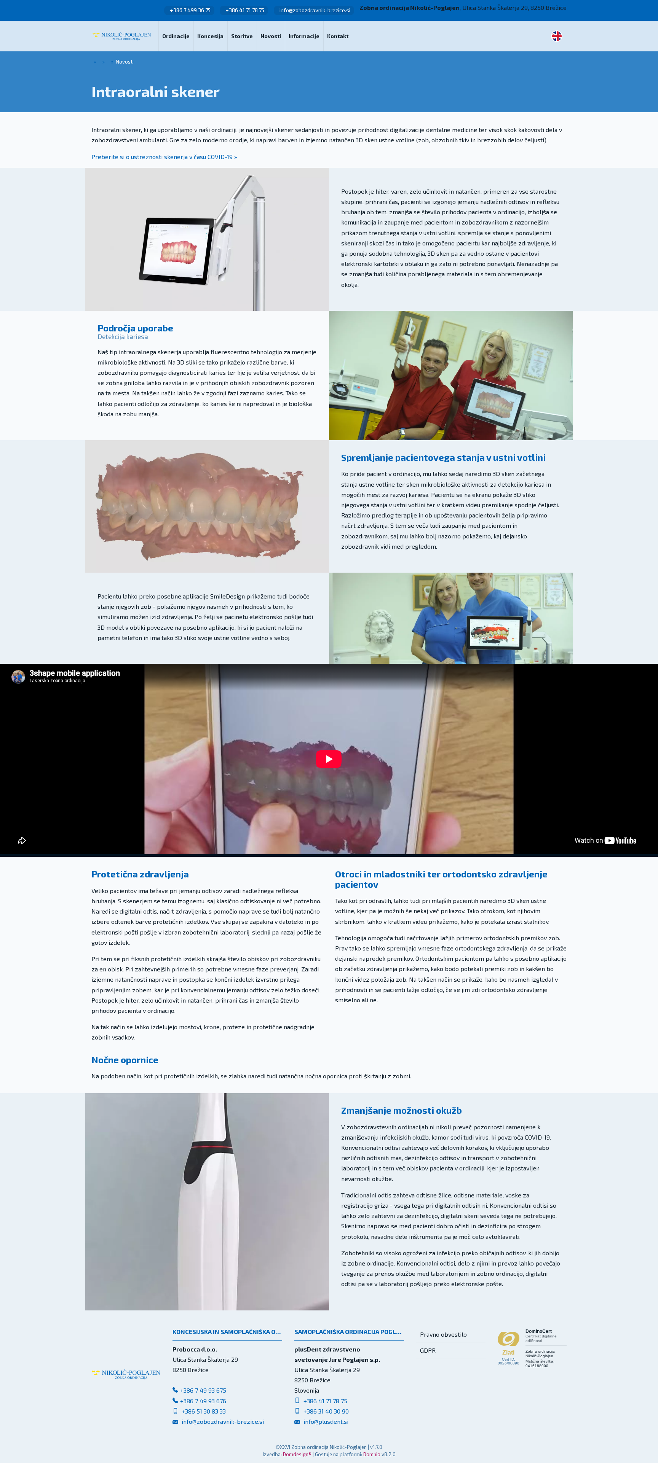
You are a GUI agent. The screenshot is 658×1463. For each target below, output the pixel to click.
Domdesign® (297, 1454)
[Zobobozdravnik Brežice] (121, 36)
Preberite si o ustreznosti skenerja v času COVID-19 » (164, 156)
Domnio (371, 1454)
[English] (556, 36)
